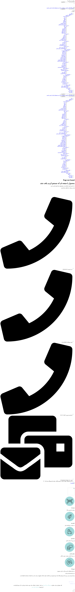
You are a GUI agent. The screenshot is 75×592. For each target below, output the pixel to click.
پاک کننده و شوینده (64, 70)
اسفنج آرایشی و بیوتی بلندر (61, 48)
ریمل (65, 26)
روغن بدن (64, 64)
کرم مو (64, 77)
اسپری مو (64, 80)
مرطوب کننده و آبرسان (61, 146)
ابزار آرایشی (66, 46)
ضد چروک (64, 52)
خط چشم (64, 28)
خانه (71, 13)
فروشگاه (70, 14)
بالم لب (64, 36)
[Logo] (61, 7)
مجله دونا (70, 92)
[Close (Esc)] (74, 590)
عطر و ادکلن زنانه (64, 85)
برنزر (65, 17)
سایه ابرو (64, 42)
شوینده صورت (63, 73)
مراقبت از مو (65, 75)
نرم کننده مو (63, 81)
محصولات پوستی (67, 49)
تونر (65, 71)
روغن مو (64, 78)
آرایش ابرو (66, 41)
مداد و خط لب (63, 39)
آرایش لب (66, 119)
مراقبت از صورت (65, 50)
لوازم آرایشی (67, 15)
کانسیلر (64, 21)
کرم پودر (64, 22)
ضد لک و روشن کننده (62, 145)
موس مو (64, 83)
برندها (69, 89)
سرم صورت (63, 54)
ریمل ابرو (64, 43)
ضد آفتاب (64, 51)
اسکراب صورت (63, 58)
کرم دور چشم (63, 69)
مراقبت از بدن (65, 62)
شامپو (65, 76)
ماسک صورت (63, 56)
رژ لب (65, 120)
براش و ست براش (62, 47)
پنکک (65, 19)
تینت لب (64, 37)
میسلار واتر (64, 72)
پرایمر (65, 18)
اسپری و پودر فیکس (62, 24)
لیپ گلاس (64, 38)
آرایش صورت (65, 16)
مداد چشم (64, 29)
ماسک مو (64, 79)
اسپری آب (64, 53)
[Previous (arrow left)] (74, 591)
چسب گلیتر (64, 32)
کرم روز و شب (63, 57)
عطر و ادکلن (68, 84)
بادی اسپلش (63, 66)
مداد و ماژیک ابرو (63, 45)
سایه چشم (64, 30)
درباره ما (70, 90)
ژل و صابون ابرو (63, 44)
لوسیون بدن (63, 65)
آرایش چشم (66, 25)
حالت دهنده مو (65, 82)
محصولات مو (67, 74)
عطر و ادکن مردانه (64, 172)
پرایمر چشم (63, 31)
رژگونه (64, 20)
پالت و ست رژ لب (62, 40)
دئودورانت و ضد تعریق (62, 67)
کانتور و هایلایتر (63, 23)
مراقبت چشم (65, 68)
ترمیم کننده (64, 55)
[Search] (60, 94)
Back (73, 11)
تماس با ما (70, 91)
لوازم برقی (68, 173)
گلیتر (65, 27)
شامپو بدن (64, 63)
